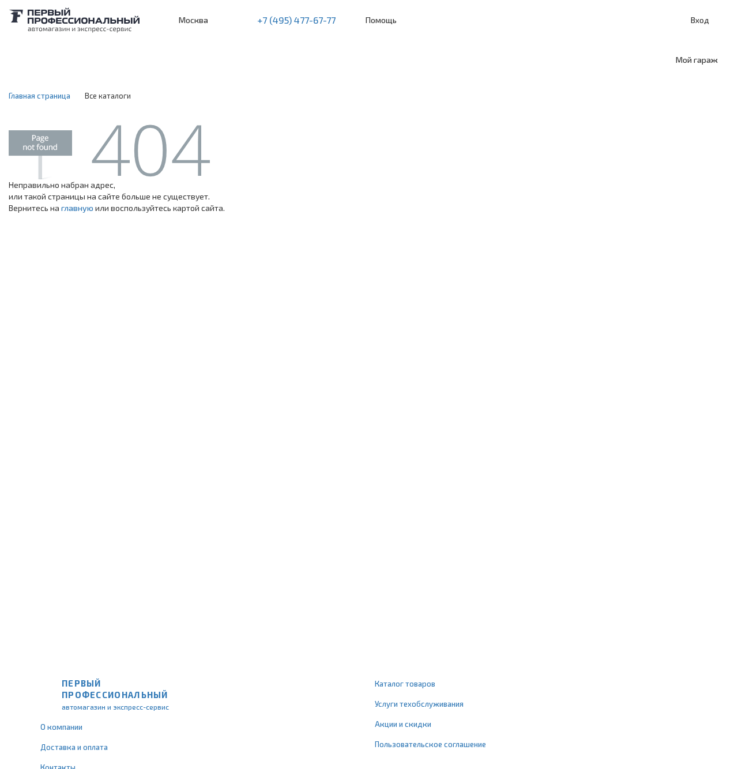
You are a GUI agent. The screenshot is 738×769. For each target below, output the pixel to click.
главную (77, 208)
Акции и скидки (403, 724)
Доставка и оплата (74, 747)
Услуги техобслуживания (419, 703)
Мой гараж (697, 60)
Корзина (723, 20)
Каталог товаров (405, 683)
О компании (61, 727)
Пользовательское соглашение (430, 744)
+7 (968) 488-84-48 (227, 20)
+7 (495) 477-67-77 (296, 19)
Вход (700, 20)
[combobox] (94, 60)
